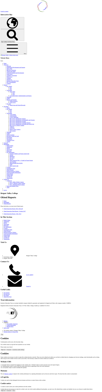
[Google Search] (12, 35)
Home (5, 63)
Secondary (6, 106)
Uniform (9, 83)
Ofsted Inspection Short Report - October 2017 (15, 211)
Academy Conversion (12, 75)
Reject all (3, 349)
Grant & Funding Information (14, 172)
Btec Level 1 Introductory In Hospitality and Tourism (22, 120)
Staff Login (6, 328)
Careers (8, 141)
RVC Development (11, 82)
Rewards (9, 103)
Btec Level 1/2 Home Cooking (17, 125)
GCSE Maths (13, 114)
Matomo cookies (8, 373)
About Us (6, 64)
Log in (5, 190)
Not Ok (11, 159)
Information (6, 144)
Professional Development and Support (16, 67)
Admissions (9, 147)
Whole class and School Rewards (17, 105)
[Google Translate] (12, 23)
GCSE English (13, 116)
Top (2, 334)
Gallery (8, 98)
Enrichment (9, 137)
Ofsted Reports (10, 170)
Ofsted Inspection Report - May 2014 (12, 213)
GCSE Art (12, 128)
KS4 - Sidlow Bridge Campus (17, 182)
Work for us (9, 77)
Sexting (11, 155)
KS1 (11, 87)
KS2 (11, 89)
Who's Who (9, 68)
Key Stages (9, 86)
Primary (5, 85)
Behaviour (9, 151)
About (8, 108)
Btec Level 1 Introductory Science (18, 118)
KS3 (11, 110)
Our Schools (6, 292)
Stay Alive (12, 157)
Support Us (9, 79)
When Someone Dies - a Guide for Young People (21, 160)
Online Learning (10, 134)
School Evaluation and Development (15, 72)
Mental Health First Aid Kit (16, 163)
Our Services (7, 294)
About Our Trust (7, 296)
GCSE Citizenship (14, 117)
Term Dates (9, 149)
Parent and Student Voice (12, 186)
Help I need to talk (14, 165)
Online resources (13, 101)
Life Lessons (13, 130)
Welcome (9, 66)
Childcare (12, 126)
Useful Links (10, 175)
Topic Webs (12, 91)
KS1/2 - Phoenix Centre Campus (17, 183)
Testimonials (9, 178)
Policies (6, 322)
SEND (8, 148)
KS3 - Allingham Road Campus (17, 184)
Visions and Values (11, 71)
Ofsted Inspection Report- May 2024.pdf (13, 208)
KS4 (11, 112)
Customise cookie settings (18, 349)
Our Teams (6, 295)
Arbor (8, 187)
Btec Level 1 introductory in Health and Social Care (22, 124)
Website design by (11, 331)
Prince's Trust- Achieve (15, 129)
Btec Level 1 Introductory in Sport (18, 121)
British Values (10, 145)
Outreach (6, 143)
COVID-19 (9, 176)
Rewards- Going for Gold (13, 136)
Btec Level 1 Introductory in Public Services (20, 122)
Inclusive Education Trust (13, 81)
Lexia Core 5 (13, 102)
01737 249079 (29, 274)
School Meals (10, 174)
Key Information (10, 152)
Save (14, 390)
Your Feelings (13, 161)
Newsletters (9, 139)
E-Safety (9, 167)
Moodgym (12, 156)
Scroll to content (4, 11)
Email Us (28, 286)
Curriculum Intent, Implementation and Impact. (21, 95)
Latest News (9, 74)
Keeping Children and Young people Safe (19, 153)
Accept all (9, 349)
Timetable (9, 97)
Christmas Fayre (10, 140)
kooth (11, 164)
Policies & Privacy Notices (13, 171)
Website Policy (10, 326)
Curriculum (9, 90)
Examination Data (11, 168)
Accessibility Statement (12, 324)
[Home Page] (9, 55)
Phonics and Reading (12, 99)
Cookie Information (11, 325)
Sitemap (5, 321)
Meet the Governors (11, 70)
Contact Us (6, 179)
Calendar (9, 78)
